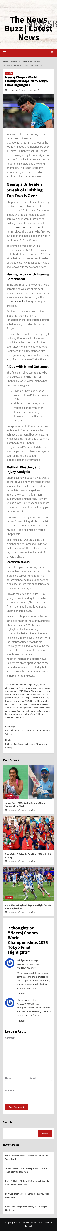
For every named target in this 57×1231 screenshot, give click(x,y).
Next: (26, 744)
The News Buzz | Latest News (28, 29)
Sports (9, 73)
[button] (6, 52)
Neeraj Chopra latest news (30, 697)
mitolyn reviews (25, 960)
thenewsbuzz (13, 90)
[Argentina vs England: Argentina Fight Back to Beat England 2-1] (28, 884)
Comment (11, 1037)
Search (7, 1122)
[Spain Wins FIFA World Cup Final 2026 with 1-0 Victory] (28, 833)
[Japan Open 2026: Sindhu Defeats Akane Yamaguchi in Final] (28, 782)
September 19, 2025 (29, 90)
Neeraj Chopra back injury (31, 688)
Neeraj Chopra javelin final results (20, 694)
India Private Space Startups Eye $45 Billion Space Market (26, 1157)
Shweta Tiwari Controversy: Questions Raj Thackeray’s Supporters (26, 1170)
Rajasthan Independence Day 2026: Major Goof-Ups (26, 1208)
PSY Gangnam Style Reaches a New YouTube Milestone (27, 1195)
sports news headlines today (23, 227)
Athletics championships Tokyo (24, 684)
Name (8, 1077)
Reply (22, 993)
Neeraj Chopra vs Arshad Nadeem (25, 704)
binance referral (25, 999)
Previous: (27, 730)
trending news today (20, 714)
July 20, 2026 (25, 861)
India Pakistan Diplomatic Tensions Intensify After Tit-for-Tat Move (27, 1183)
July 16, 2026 (25, 912)
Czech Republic (16, 301)
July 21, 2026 (25, 810)
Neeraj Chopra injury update (37, 691)
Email (33, 1077)
